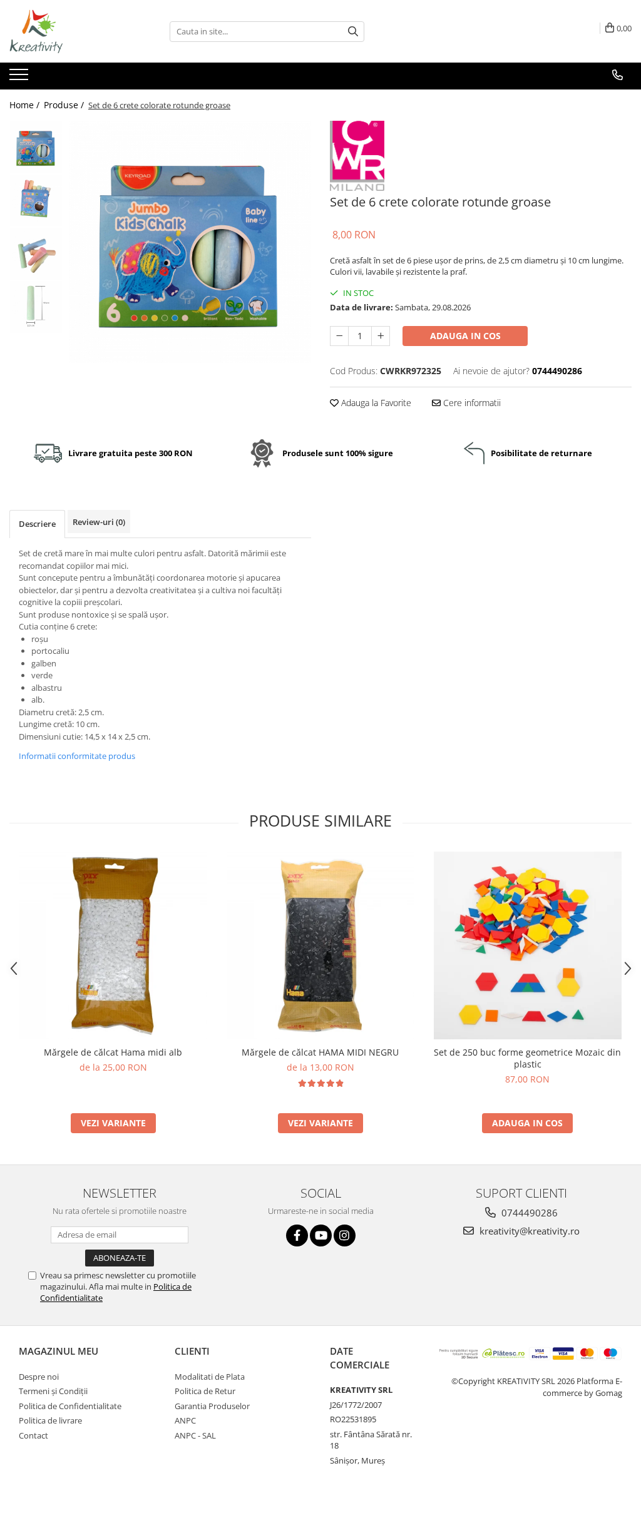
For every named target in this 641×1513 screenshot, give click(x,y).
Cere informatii (471, 403)
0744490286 (528, 1212)
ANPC (185, 1420)
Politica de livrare (50, 1420)
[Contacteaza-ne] (617, 75)
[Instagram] (345, 1235)
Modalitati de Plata (210, 1376)
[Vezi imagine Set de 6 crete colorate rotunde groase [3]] (36, 307)
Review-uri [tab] (99, 521)
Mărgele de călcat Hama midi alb (113, 1052)
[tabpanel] (190, 242)
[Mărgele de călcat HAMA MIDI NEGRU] (320, 945)
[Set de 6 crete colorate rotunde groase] (190, 242)
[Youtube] (321, 1235)
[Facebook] (297, 1235)
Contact (33, 1435)
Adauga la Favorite (375, 403)
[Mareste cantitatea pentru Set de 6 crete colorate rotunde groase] (380, 336)
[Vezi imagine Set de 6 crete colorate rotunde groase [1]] (36, 201)
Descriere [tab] (37, 523)
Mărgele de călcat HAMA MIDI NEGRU (320, 1052)
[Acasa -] (72, 31)
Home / (25, 105)
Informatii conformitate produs (77, 756)
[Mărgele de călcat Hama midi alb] (113, 945)
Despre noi (39, 1376)
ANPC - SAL (195, 1435)
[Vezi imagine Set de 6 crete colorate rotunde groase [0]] (36, 147)
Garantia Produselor (212, 1406)
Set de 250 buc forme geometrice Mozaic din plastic (527, 1058)
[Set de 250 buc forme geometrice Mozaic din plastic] (528, 945)
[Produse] (20, 78)
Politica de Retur (205, 1391)
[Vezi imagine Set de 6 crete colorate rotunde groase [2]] (36, 254)
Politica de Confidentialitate (70, 1406)
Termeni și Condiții (53, 1391)
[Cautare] (353, 31)
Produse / (65, 105)
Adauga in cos (465, 336)
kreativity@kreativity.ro (528, 1231)
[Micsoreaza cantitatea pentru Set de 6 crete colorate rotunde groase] (339, 336)
